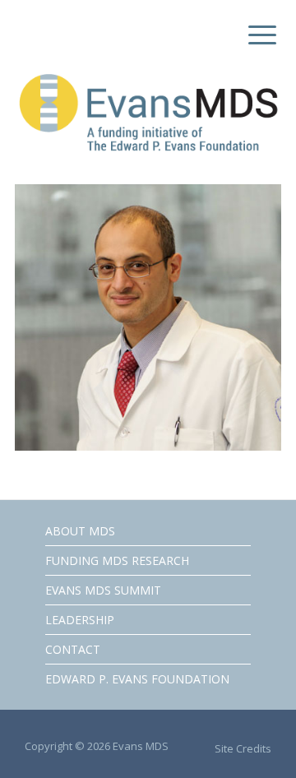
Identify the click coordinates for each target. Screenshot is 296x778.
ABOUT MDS (80, 531)
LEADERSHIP (79, 619)
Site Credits (243, 748)
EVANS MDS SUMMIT (103, 590)
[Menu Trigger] (258, 35)
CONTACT (72, 649)
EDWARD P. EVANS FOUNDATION (137, 679)
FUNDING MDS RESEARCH (117, 560)
